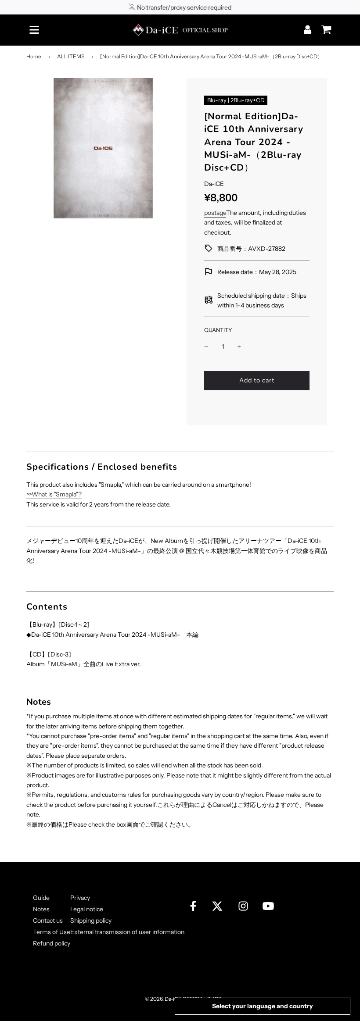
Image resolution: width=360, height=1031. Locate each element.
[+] (239, 346)
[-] (206, 346)
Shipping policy (91, 920)
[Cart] (324, 26)
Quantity (218, 330)
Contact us (48, 920)
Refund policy (51, 943)
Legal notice (86, 909)
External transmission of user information (127, 932)
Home (33, 56)
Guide (41, 898)
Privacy (80, 898)
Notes (41, 909)
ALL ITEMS (70, 56)
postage (215, 213)
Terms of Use (51, 932)
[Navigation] (34, 30)
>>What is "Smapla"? (54, 494)
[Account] (308, 29)
